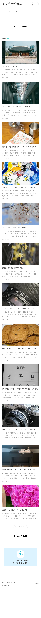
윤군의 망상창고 (12, 4)
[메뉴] (37, 3)
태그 (10, 11)
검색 (32, 4)
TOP (37, 583)
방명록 (18, 11)
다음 (27, 526)
